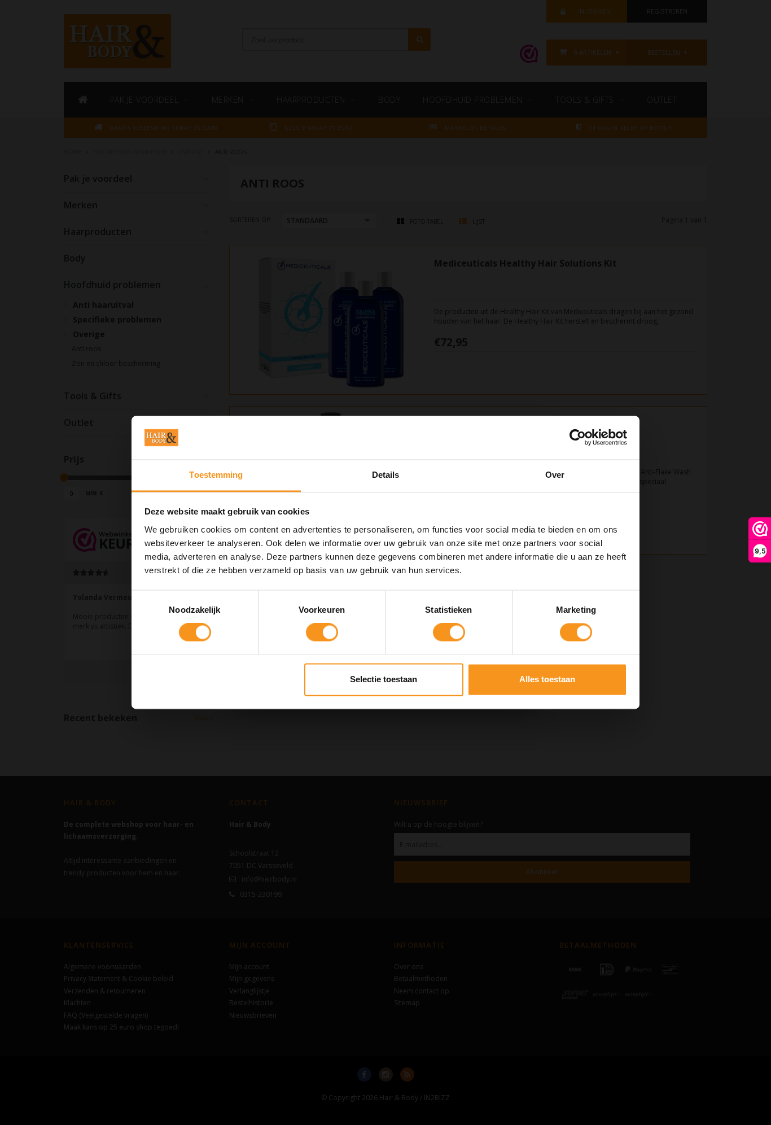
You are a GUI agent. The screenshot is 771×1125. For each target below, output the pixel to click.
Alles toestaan (547, 679)
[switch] (322, 632)
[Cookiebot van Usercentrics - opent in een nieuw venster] (577, 437)
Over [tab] (554, 474)
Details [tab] (386, 474)
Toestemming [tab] (216, 474)
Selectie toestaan (383, 679)
